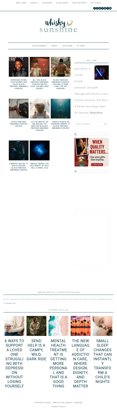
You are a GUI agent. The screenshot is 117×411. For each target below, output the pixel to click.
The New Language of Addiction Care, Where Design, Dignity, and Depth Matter (80, 363)
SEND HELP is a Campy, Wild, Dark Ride (36, 350)
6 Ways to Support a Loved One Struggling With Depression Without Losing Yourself (14, 363)
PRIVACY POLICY (58, 407)
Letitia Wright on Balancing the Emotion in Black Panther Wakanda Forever (39, 126)
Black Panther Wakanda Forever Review (18, 124)
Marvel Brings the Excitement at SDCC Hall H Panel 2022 (39, 166)
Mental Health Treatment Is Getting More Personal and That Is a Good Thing (58, 363)
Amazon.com (10, 303)
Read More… (97, 112)
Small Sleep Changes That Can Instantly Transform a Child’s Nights (102, 361)
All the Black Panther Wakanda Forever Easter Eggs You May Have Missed (39, 84)
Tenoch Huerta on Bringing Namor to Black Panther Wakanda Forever (60, 125)
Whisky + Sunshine (58, 25)
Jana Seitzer (58, 403)
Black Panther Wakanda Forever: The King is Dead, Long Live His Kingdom (60, 84)
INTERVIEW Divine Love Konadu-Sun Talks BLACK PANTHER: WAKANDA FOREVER (19, 84)
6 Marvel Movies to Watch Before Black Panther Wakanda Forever (18, 167)
